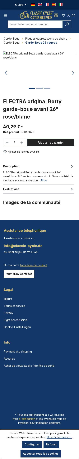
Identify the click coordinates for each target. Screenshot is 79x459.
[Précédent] (6, 73)
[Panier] (73, 14)
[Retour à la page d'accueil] (39, 15)
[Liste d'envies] (63, 14)
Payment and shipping (18, 351)
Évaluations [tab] (11, 189)
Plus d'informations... (59, 437)
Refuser (51, 444)
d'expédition (27, 418)
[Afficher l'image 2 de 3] (39, 91)
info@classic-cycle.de (23, 246)
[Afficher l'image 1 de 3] (32, 91)
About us (9, 358)
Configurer (32, 444)
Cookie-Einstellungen (17, 327)
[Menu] (5, 14)
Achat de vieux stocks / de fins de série (29, 365)
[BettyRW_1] (39, 72)
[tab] (38, 173)
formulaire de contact (33, 265)
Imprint (8, 298)
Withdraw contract (19, 273)
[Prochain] (73, 73)
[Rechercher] (66, 24)
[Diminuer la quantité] (7, 142)
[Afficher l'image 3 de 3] (47, 91)
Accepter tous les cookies (40, 453)
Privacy (8, 312)
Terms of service (14, 305)
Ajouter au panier (51, 142)
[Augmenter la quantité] (22, 142)
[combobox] (35, 24)
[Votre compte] (68, 14)
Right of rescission (15, 320)
